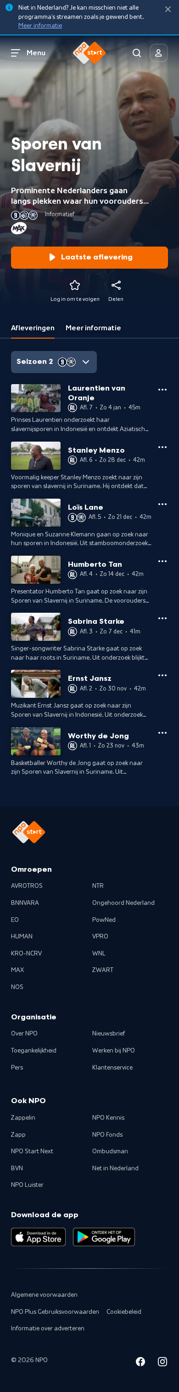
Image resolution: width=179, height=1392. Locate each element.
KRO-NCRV (26, 953)
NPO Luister (27, 1185)
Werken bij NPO (113, 1050)
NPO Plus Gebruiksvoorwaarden (55, 1312)
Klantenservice (112, 1067)
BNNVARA (25, 903)
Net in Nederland (115, 1168)
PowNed (104, 920)
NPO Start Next (32, 1151)
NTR (98, 886)
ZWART (102, 970)
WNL (99, 953)
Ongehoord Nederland (123, 903)
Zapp (18, 1135)
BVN (17, 1168)
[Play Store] (104, 1237)
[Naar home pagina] (89, 53)
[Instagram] (162, 1363)
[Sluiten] (167, 9)
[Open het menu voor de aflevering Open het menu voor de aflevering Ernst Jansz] (162, 675)
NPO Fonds (107, 1135)
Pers (17, 1067)
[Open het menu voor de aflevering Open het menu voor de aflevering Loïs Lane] (162, 504)
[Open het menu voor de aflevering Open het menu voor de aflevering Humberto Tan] (162, 561)
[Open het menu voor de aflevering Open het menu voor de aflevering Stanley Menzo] (162, 447)
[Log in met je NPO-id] (158, 53)
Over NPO (24, 1033)
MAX (17, 970)
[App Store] (38, 1237)
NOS (17, 987)
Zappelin (23, 1118)
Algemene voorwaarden (44, 1295)
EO (15, 920)
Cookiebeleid (123, 1312)
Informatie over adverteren (47, 1328)
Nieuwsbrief (108, 1033)
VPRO (100, 936)
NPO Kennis (108, 1118)
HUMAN (22, 936)
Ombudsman (110, 1151)
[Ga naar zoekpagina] (137, 53)
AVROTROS (27, 886)
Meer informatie (40, 26)
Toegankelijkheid (33, 1050)
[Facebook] (140, 1363)
